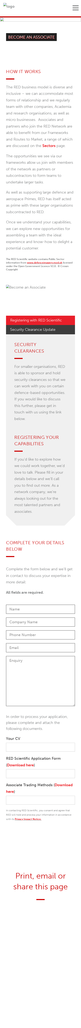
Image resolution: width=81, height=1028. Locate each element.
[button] (75, 8)
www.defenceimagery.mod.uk (44, 262)
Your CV (13, 738)
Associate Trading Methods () (39, 788)
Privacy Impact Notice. (28, 819)
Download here (20, 765)
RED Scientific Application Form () (33, 761)
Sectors (48, 145)
